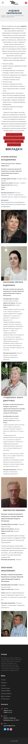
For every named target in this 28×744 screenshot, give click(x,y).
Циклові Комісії (19, 15)
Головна (3, 15)
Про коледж (10, 15)
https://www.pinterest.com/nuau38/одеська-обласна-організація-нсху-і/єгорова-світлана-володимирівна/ (13, 204)
